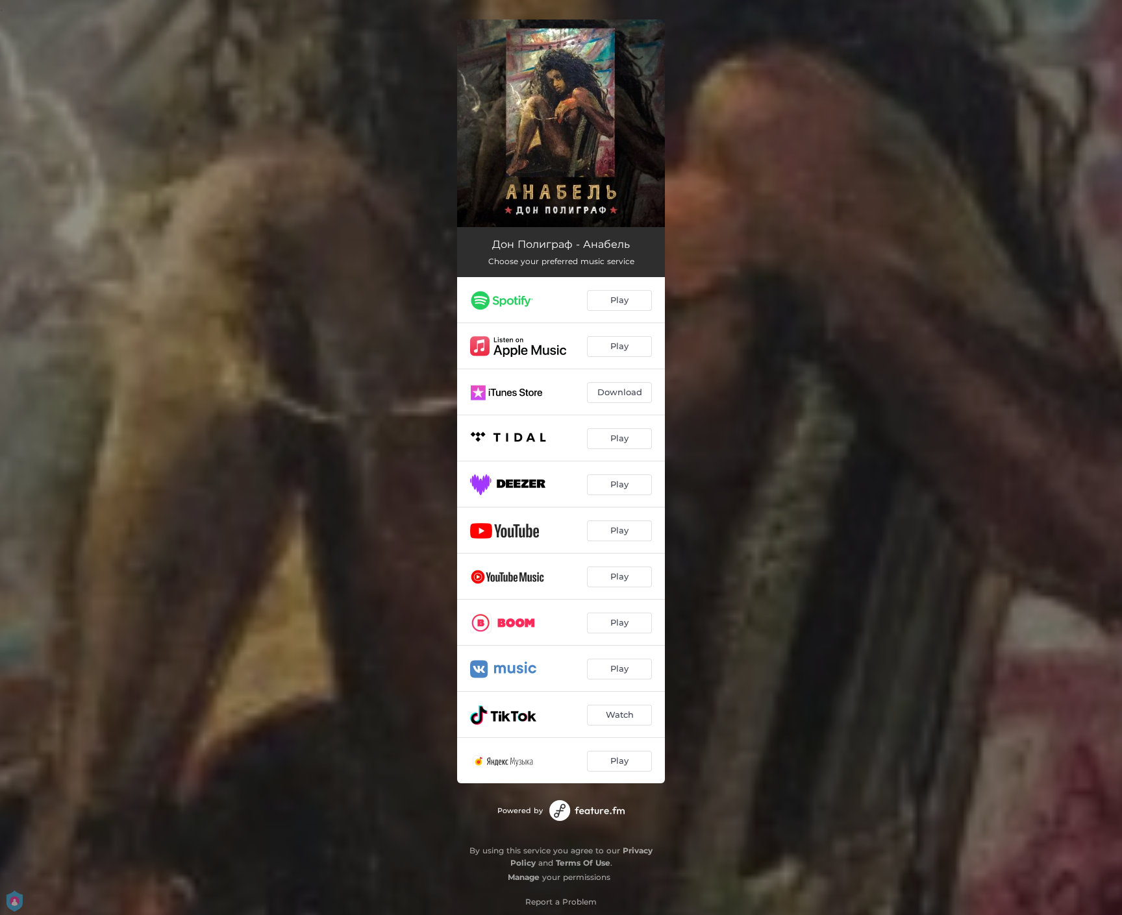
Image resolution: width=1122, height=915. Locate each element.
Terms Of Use (583, 863)
